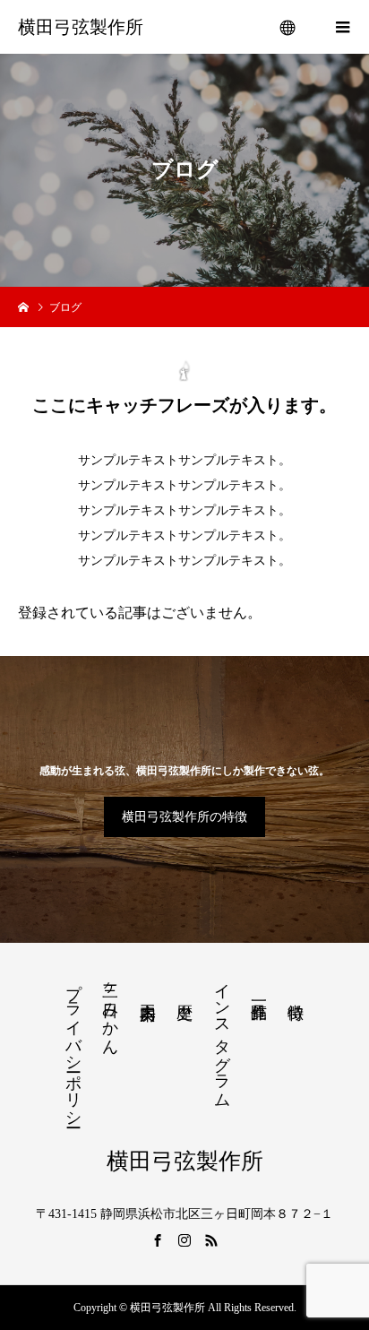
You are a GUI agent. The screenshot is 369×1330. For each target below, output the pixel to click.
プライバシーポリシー (73, 1045)
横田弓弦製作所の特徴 (184, 817)
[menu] (288, 27)
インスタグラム (222, 1036)
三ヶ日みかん (110, 1010)
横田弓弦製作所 (80, 27)
